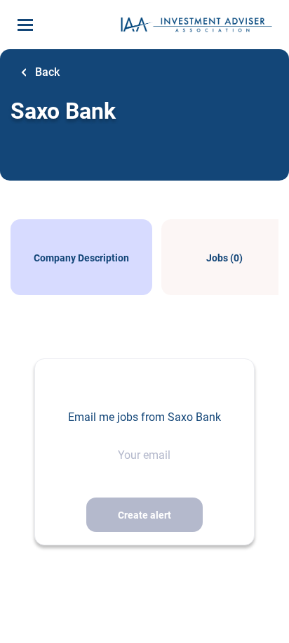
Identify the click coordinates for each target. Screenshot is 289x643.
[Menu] (25, 25)
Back (46, 72)
